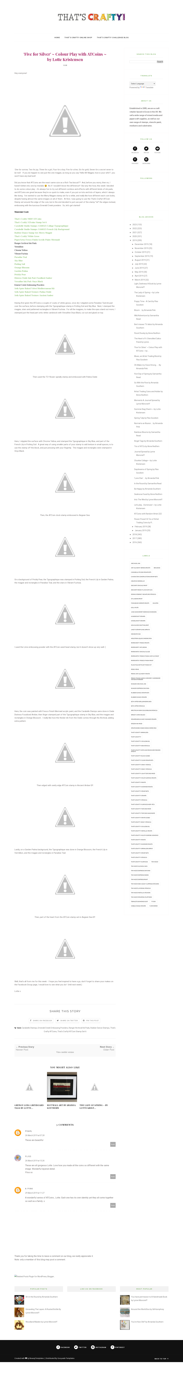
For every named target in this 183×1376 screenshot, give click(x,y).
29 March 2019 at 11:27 (34, 1193)
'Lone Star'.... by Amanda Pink (146, 478)
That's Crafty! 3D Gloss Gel (140, 741)
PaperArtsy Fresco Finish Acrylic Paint (145, 656)
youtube (157, 152)
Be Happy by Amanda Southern (147, 489)
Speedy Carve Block (138, 715)
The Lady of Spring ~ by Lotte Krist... (94, 1106)
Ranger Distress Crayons (140, 688)
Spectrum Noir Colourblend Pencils (144, 710)
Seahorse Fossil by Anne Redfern (148, 494)
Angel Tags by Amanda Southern (148, 441)
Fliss (28, 1156)
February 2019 (141, 526)
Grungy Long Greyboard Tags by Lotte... (29, 1106)
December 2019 (141, 244)
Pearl (28, 1131)
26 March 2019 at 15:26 (34, 1161)
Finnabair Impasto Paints (140, 603)
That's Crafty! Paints (138, 782)
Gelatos (155, 603)
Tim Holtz (154, 862)
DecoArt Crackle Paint (139, 585)
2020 (134, 236)
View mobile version (65, 1052)
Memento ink (136, 634)
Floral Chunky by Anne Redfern (147, 333)
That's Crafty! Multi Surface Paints (143, 778)
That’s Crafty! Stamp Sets (140, 853)
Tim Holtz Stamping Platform (141, 897)
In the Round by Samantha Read (147, 483)
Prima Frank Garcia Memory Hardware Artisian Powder (145, 678)
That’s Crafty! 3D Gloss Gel (140, 826)
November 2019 (141, 248)
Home (57, 38)
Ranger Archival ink (138, 684)
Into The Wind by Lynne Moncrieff (148, 499)
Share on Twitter (69, 1021)
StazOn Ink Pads (136, 723)
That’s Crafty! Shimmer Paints (141, 844)
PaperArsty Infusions (139, 647)
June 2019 (139, 268)
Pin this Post (92, 1021)
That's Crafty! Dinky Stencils (141, 769)
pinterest (135, 163)
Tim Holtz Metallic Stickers (140, 892)
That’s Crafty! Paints (138, 839)
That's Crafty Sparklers (139, 732)
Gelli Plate (135, 607)
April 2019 (139, 276)
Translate (149, 87)
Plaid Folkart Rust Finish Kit (141, 665)
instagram (146, 163)
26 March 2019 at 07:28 (34, 1135)
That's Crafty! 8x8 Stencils (140, 745)
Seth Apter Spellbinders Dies (141, 701)
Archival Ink (135, 563)
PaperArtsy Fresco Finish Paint (142, 660)
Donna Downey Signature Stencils (143, 594)
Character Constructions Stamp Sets (144, 576)
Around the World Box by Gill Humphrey (147, 1309)
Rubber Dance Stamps (99, 1028)
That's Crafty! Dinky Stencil (141, 764)
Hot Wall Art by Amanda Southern (61, 1106)
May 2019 (139, 272)
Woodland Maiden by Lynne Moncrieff (41, 1322)
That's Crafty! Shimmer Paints (142, 787)
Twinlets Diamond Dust (139, 901)
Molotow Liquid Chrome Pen (141, 638)
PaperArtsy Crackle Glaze (140, 651)
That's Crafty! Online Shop (78, 38)
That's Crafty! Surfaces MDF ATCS (142, 804)
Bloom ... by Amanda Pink (145, 310)
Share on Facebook (42, 1021)
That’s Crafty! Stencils (139, 857)
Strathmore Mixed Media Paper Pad (143, 728)
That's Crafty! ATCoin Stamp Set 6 (71, 1031)
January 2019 (140, 530)
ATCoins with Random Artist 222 (148, 514)
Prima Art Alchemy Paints (140, 673)
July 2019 (139, 264)
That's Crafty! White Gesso (140, 817)
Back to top (161, 1359)
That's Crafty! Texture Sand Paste (143, 813)
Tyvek (153, 901)
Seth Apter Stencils (138, 706)
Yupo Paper (153, 906)
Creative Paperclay (138, 581)
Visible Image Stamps (138, 906)
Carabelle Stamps (29, 1028)
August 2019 (140, 260)
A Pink (29, 1188)
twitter (146, 152)
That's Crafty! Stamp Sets (140, 791)
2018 (134, 534)
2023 (134, 224)
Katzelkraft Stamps (138, 621)
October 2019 (140, 252)
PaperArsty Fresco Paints (140, 643)
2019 (134, 240)
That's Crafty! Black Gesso (140, 756)
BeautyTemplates (37, 1358)
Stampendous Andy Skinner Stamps (143, 719)
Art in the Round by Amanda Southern (42, 1297)
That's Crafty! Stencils (139, 800)
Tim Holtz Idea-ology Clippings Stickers (145, 884)
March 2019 (140, 280)
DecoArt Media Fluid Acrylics (141, 590)
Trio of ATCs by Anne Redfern (146, 446)
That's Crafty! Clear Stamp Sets (142, 760)
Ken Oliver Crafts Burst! (140, 625)
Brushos (157, 568)
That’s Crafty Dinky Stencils (141, 822)
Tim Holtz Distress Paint (139, 879)
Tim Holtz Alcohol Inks (139, 866)
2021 (134, 232)
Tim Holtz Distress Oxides (140, 875)
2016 (134, 542)
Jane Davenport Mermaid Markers (143, 612)
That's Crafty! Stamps (138, 795)
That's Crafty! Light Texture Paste (143, 773)
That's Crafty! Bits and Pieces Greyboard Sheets (145, 750)
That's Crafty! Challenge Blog (113, 38)
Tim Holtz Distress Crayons (140, 870)
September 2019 (142, 256)
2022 (134, 228)
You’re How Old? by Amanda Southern (147, 1322)
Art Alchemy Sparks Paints (140, 568)
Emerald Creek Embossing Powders (53, 1028)
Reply (113, 1144)
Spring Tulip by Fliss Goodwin (146, 418)
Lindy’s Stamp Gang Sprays (140, 629)
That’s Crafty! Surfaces (139, 862)
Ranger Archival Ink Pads (79, 1028)
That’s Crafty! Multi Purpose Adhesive (144, 835)
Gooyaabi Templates (65, 1358)
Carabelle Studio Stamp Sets (141, 572)
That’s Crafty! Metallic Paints (141, 831)
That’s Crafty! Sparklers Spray (142, 848)
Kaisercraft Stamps (138, 616)
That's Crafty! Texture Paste (141, 809)
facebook (135, 152)
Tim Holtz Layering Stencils (141, 888)
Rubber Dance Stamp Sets (140, 692)
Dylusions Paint (136, 598)
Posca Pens (135, 669)
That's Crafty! (136, 737)
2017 (134, 538)
